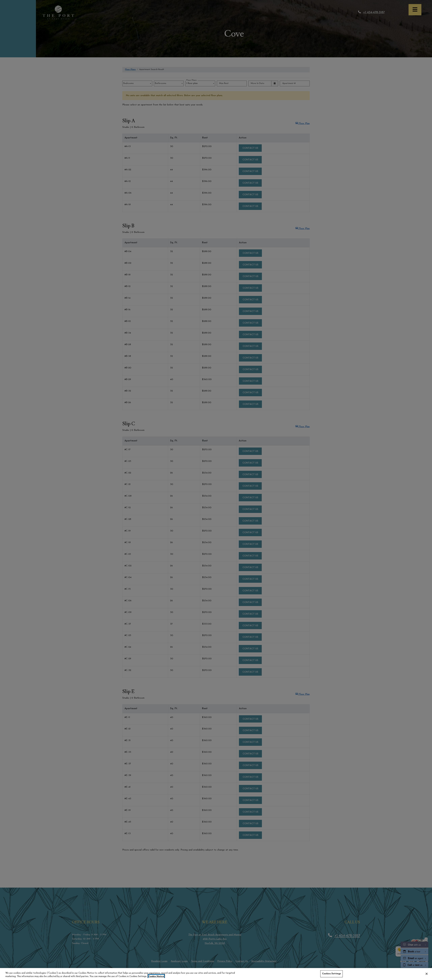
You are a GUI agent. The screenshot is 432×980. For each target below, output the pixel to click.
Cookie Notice (156, 976)
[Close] (426, 973)
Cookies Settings (331, 974)
